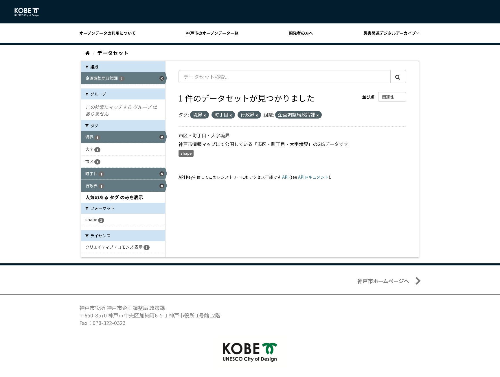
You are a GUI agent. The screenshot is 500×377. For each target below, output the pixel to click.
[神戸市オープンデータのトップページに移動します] (29, 12)
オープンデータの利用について (107, 33)
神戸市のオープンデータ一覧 (212, 33)
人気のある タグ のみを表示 (114, 197)
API (285, 177)
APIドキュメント (313, 177)
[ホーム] (87, 52)
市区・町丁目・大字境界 (204, 135)
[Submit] (398, 76)
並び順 (368, 97)
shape (186, 153)
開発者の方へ (301, 33)
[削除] (204, 115)
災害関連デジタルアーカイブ (389, 33)
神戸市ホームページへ (383, 280)
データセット (112, 52)
